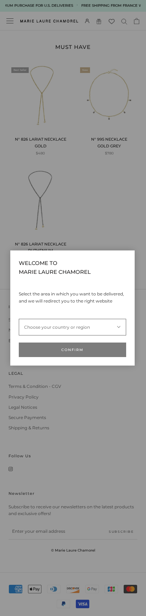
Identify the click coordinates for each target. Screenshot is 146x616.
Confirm (72, 349)
